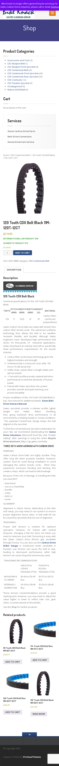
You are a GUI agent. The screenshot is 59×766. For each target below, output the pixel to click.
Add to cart (22, 252)
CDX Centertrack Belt (17, 70)
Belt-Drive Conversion (20, 136)
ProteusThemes (32, 756)
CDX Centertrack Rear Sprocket (22, 76)
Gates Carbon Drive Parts (21, 131)
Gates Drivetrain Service (21, 141)
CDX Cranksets (14, 79)
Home (6, 155)
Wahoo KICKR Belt (16, 89)
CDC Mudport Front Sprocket (21, 66)
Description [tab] (14, 269)
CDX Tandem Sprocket (18, 83)
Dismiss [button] (55, 6)
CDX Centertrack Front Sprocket (23, 73)
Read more (39, 713)
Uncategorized (14, 86)
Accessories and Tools (18, 60)
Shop (14, 607)
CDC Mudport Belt (16, 63)
